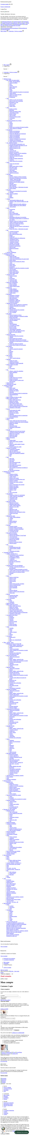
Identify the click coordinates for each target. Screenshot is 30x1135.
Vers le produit (4, 946)
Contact (5, 1114)
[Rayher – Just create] (14, 971)
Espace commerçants (5, 6)
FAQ (4, 1091)
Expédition (6, 1097)
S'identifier (5, 963)
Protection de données (8, 1102)
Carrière (5, 1111)
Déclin (7, 1133)
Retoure (5, 1099)
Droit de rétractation (8, 1105)
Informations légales (8, 1104)
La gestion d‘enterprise (8, 959)
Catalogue (5, 1113)
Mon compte (6, 962)
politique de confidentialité (18, 1032)
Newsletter (5, 1090)
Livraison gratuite (5, 4)
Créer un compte (7, 967)
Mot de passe (4, 997)
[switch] (3, 1133)
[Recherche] (14, 1018)
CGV (4, 1106)
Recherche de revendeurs (9, 958)
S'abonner (17, 1030)
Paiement (5, 1096)
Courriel (2, 995)
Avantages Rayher (7, 1088)
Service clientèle (7, 1087)
